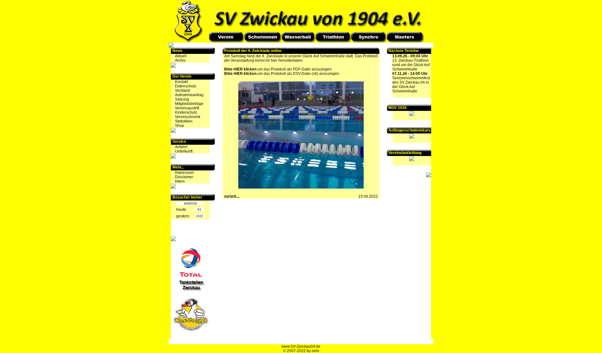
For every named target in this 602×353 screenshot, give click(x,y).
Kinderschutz (186, 112)
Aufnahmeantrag (189, 95)
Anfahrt (181, 147)
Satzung (182, 99)
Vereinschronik (187, 117)
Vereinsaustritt (187, 108)
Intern (180, 181)
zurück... (231, 196)
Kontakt (181, 82)
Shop (179, 125)
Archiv (180, 60)
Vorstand (182, 90)
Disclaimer (184, 177)
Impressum (184, 172)
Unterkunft (184, 151)
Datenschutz (185, 86)
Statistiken (184, 121)
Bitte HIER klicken (240, 69)
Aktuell (181, 56)
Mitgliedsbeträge (189, 103)
